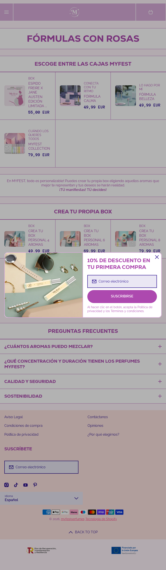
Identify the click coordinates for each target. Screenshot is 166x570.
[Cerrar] (157, 257)
